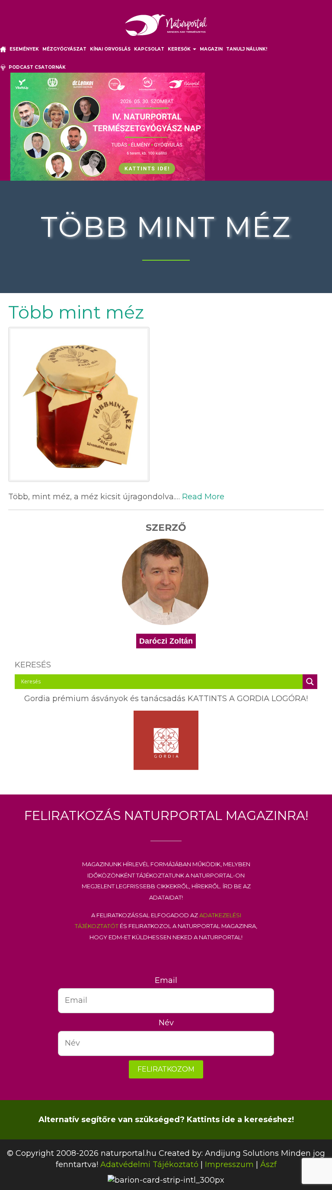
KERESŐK (180, 49)
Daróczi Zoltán (166, 641)
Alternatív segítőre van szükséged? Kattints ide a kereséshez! (166, 1119)
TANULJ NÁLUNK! (246, 49)
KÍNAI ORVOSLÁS (110, 49)
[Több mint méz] (166, 404)
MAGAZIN (211, 49)
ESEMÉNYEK (24, 49)
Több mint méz (76, 312)
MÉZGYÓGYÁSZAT (64, 49)
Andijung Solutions (242, 1153)
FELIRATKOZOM (166, 1069)
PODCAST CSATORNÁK (36, 67)
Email (166, 980)
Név (166, 1022)
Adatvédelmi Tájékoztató (149, 1164)
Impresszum (229, 1164)
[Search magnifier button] (310, 681)
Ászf (268, 1164)
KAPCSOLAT (149, 49)
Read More (203, 496)
